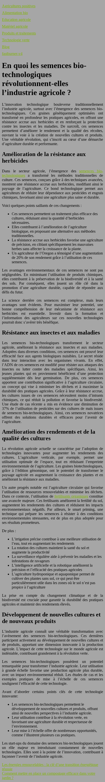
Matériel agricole (15, 26)
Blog (6, 47)
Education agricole (16, 20)
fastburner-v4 (12, 54)
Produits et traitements (19, 33)
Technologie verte (16, 40)
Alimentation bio (15, 13)
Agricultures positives (18, 6)
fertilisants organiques (71, 496)
